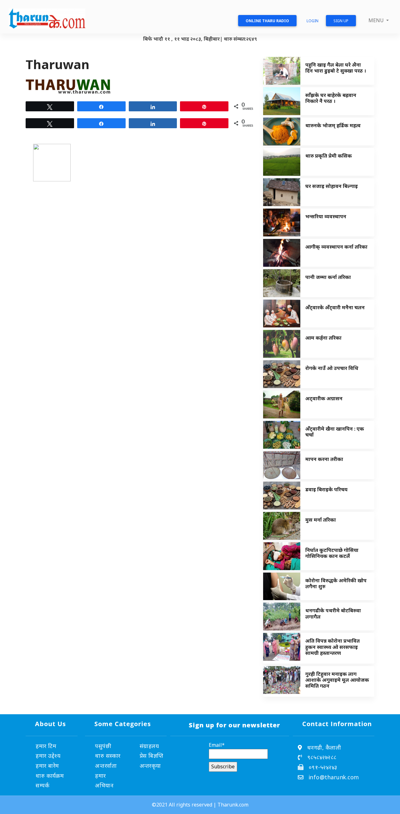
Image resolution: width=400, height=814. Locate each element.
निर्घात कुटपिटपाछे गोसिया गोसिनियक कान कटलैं (331, 553)
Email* (217, 744)
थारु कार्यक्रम (50, 775)
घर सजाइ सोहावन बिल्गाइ (331, 186)
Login (312, 20)
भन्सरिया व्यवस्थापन (325, 216)
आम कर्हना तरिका (323, 337)
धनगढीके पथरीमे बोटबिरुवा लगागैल (333, 613)
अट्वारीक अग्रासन (323, 398)
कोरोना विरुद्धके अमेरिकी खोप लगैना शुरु (336, 583)
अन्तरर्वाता (106, 765)
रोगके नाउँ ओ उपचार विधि (331, 368)
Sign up (340, 20)
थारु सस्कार (108, 755)
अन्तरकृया (150, 765)
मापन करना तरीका (324, 459)
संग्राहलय (149, 746)
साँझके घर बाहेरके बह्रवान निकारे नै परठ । (330, 98)
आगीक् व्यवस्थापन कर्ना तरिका (336, 246)
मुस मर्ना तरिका (320, 519)
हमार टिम (46, 746)
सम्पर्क (42, 785)
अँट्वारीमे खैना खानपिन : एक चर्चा (334, 431)
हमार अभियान (104, 780)
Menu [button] (376, 20)
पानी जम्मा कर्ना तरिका (328, 277)
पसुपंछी (103, 746)
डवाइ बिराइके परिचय (326, 489)
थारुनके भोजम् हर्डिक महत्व (333, 125)
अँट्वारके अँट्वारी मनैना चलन (335, 307)
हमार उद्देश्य (48, 755)
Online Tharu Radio (267, 20)
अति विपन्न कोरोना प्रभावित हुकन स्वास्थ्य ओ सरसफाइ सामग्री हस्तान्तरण (332, 646)
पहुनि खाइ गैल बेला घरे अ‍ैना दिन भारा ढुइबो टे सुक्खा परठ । (335, 67)
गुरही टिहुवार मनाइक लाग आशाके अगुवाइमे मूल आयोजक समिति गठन (337, 679)
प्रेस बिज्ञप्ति (151, 755)
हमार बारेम (47, 765)
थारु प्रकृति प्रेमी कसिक (328, 155)
